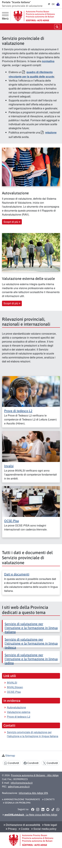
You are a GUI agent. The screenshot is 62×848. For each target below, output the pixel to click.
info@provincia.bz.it (22, 782)
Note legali (50, 825)
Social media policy (44, 829)
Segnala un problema (17, 802)
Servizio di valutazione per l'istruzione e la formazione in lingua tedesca (31, 643)
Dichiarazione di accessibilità (22, 825)
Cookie (24, 829)
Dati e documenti (16, 574)
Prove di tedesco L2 (18, 411)
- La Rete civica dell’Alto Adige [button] (30, 814)
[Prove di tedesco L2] (31, 391)
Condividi (13, 763)
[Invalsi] (31, 446)
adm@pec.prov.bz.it (19, 786)
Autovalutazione (16, 707)
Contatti (49, 799)
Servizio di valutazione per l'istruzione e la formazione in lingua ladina (31, 659)
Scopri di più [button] (11, 222)
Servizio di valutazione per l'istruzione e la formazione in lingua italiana (31, 628)
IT (49, 4)
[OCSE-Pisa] (31, 501)
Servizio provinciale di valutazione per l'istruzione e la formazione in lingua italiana (32, 734)
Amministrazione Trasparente (21, 799)
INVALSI (12, 682)
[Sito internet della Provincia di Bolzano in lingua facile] (58, 4)
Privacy (12, 829)
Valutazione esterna (18, 712)
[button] (33, 809)
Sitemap (10, 755)
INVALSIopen (15, 687)
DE (53, 4)
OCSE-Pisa (11, 521)
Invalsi (9, 466)
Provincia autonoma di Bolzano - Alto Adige (35, 775)
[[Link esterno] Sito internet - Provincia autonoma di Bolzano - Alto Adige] (34, 16)
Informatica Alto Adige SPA (33, 793)
